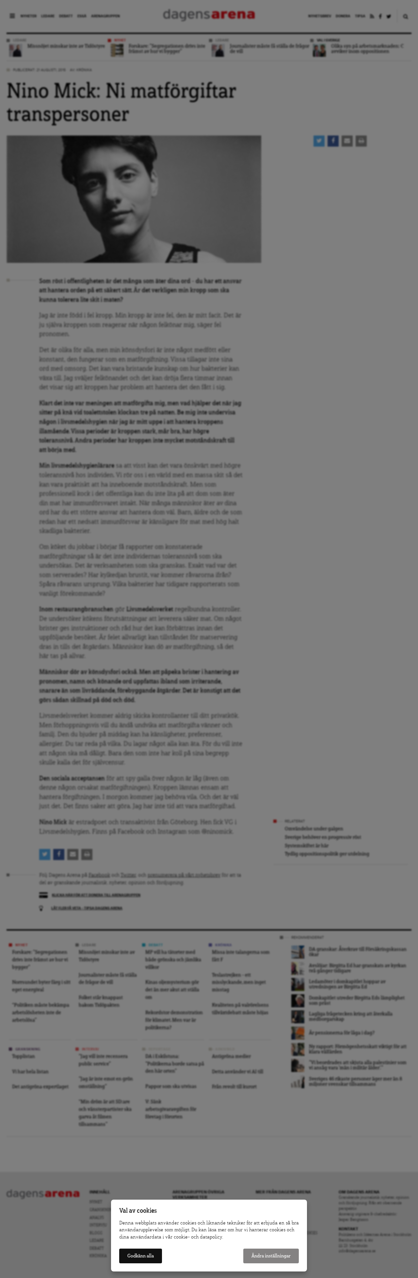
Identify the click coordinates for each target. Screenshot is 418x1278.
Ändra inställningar (271, 1256)
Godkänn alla (140, 1256)
